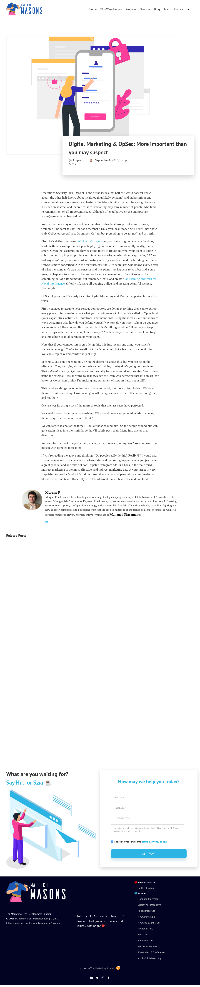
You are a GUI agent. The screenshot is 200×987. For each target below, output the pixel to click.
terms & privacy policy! (154, 841)
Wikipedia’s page (89, 241)
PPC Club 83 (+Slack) (149, 922)
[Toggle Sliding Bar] (188, 9)
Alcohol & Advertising (149, 958)
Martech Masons (24, 918)
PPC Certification (146, 916)
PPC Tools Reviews (147, 946)
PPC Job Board (145, 940)
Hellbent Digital (146, 887)
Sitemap (55, 923)
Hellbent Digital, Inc (47, 918)
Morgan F (77, 160)
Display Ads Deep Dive (149, 904)
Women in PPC (145, 928)
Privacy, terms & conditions (20, 923)
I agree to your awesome (140, 841)
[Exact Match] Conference (151, 952)
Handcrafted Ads (146, 910)
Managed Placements (125, 514)
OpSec (72, 164)
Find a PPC (143, 934)
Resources (43, 923)
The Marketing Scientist (102, 968)
